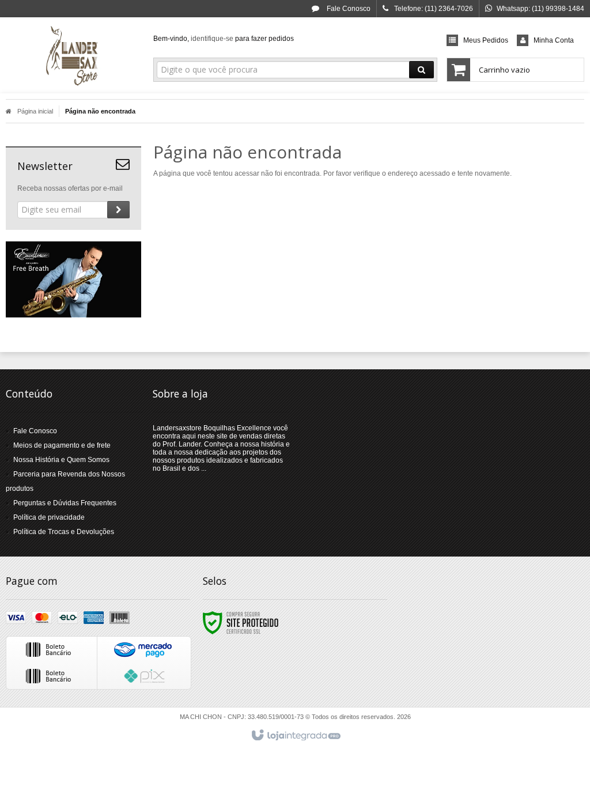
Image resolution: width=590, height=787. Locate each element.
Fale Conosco (347, 9)
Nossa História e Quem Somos (61, 460)
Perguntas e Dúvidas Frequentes (64, 503)
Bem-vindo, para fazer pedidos (223, 39)
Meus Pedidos (485, 40)
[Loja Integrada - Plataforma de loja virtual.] (295, 736)
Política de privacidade (49, 517)
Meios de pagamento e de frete (62, 445)
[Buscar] (421, 69)
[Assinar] (118, 209)
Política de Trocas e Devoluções (63, 532)
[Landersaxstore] (73, 55)
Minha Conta (554, 40)
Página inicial (35, 111)
